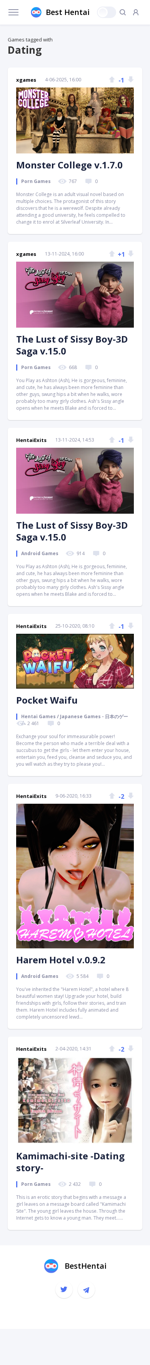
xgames (26, 79)
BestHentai (86, 1266)
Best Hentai (68, 12)
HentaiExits (31, 440)
